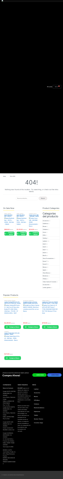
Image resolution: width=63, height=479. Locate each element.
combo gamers (47, 287)
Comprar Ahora (9, 234)
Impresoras (37, 411)
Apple (5, 213)
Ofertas (45, 278)
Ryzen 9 (45, 264)
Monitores (45, 276)
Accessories (46, 284)
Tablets (36, 415)
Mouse (44, 226)
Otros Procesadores (48, 258)
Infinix (44, 235)
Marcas (45, 267)
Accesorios (46, 220)
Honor (35, 213)
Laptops (9, 213)
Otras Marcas (46, 273)
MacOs (44, 255)
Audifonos (45, 223)
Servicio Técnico (38, 419)
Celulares (31, 213)
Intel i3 (44, 244)
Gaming (45, 238)
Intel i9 (44, 252)
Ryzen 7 (45, 261)
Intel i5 (44, 247)
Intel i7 (44, 249)
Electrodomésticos (39, 407)
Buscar (43, 198)
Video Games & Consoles (49, 281)
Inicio (4, 176)
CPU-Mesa (37, 400)
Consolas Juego (38, 422)
